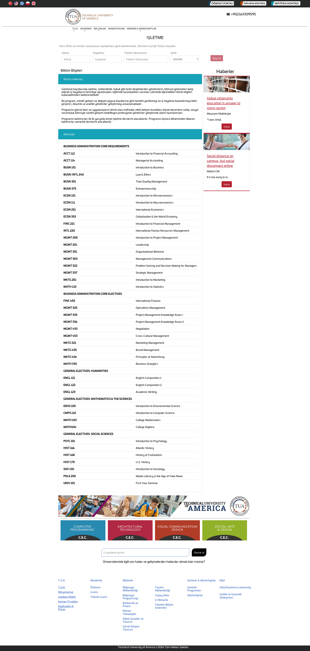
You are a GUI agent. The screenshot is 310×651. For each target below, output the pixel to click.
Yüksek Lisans (98, 597)
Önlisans (95, 587)
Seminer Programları (194, 588)
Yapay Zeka (162, 595)
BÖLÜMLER (100, 28)
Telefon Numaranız (135, 52)
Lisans (94, 592)
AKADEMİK (86, 28)
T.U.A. (75, 28)
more (227, 126)
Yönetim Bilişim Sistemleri (164, 605)
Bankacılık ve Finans (130, 604)
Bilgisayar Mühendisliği (130, 588)
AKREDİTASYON (116, 28)
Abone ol (199, 552)
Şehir (173, 52)
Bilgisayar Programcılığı (130, 596)
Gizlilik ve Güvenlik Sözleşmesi (231, 595)
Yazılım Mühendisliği (162, 588)
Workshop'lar (195, 595)
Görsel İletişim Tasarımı (131, 627)
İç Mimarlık (161, 600)
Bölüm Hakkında (73, 79)
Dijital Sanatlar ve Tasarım (133, 620)
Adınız (65, 52)
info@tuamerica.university (235, 587)
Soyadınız (98, 52)
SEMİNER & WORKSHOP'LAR (141, 28)
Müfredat (69, 134)
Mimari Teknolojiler (129, 612)
